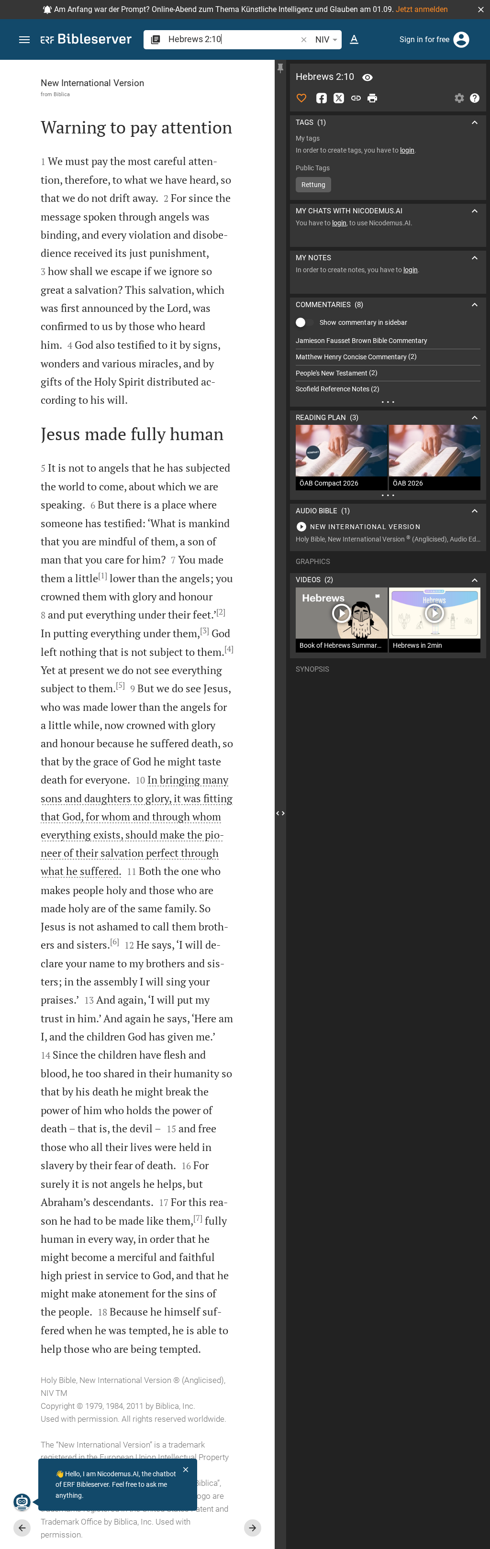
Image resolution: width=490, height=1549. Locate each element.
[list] (388, 365)
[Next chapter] (252, 1528)
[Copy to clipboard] (356, 98)
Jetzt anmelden (422, 9)
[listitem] (388, 341)
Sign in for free (424, 39)
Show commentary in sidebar (363, 322)
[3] (204, 630)
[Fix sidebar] (280, 68)
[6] (114, 941)
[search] (233, 39)
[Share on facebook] (321, 98)
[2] (220, 612)
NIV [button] (322, 39)
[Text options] (354, 39)
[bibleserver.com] (86, 40)
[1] (102, 575)
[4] (229, 648)
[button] (481, 9)
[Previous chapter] (22, 1528)
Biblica (62, 94)
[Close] (185, 1469)
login (407, 150)
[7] (197, 1218)
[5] (120, 685)
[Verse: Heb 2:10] (367, 77)
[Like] (301, 98)
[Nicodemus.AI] (22, 1502)
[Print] (372, 98)
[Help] (474, 98)
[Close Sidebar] (280, 813)
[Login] (461, 39)
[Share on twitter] (338, 98)
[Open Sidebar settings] (459, 98)
